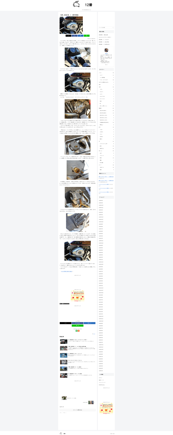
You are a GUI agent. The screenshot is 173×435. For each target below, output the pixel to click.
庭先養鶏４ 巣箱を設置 (103, 34)
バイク (61, 303)
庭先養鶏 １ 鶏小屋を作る (104, 44)
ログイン (100, 377)
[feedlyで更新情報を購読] (76, 331)
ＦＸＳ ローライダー (66, 303)
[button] (113, 27)
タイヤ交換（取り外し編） (66, 271)
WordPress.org (101, 384)
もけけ (106, 53)
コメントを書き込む (77, 409)
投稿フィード (101, 380)
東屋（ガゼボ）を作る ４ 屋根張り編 (106, 176)
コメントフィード (102, 382)
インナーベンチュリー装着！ (104, 184)
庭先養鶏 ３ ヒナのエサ (104, 39)
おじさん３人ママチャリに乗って (105, 37)
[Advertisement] (78, 313)
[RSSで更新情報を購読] (79, 331)
